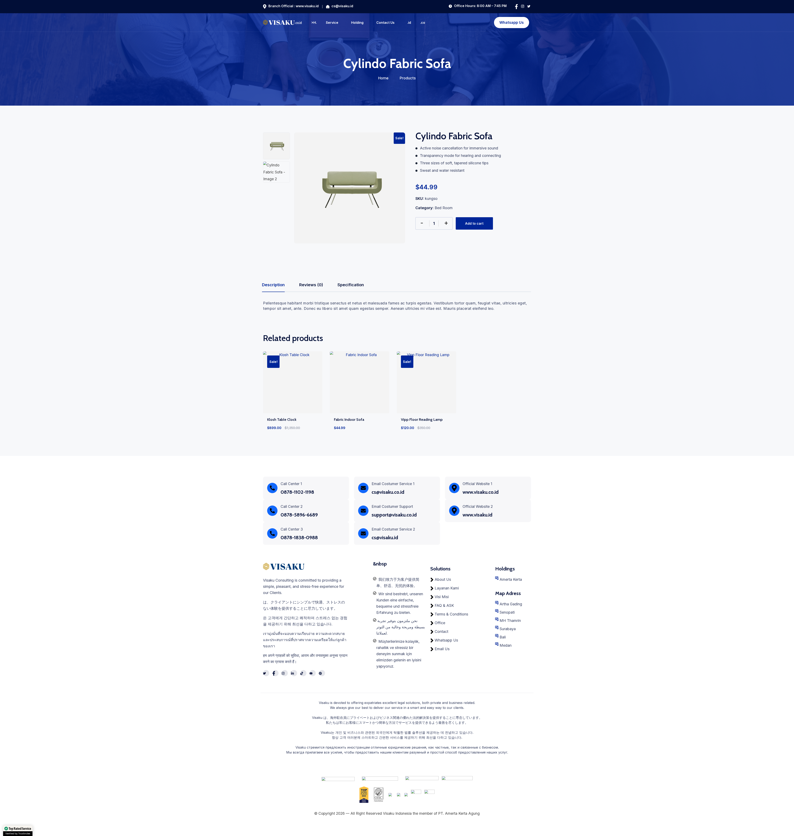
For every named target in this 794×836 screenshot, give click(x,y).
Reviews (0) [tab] (311, 284)
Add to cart (474, 223)
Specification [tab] (350, 284)
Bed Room (444, 208)
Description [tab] (273, 284)
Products (408, 78)
